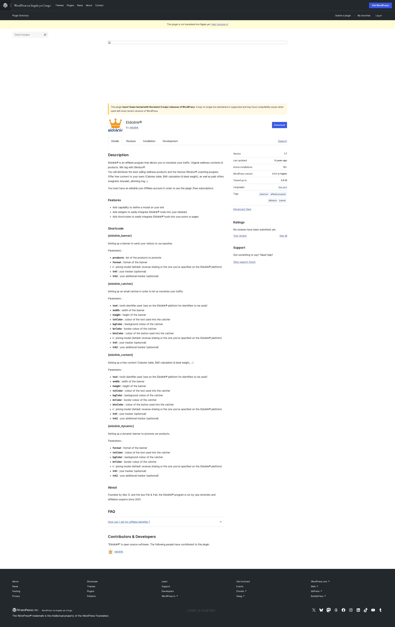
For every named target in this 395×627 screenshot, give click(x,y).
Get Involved (243, 581)
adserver (264, 194)
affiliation (273, 200)
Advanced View (242, 209)
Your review (240, 235)
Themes (91, 586)
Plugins (90, 591)
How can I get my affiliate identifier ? (129, 521)
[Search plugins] (45, 35)
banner (282, 200)
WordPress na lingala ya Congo (57, 610)
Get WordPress (380, 5)
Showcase (92, 581)
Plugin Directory (20, 15)
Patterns (91, 596)
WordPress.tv (170, 596)
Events (239, 586)
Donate (241, 591)
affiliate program (278, 194)
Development (170, 141)
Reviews (131, 141)
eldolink (134, 127)
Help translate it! (219, 24)
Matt (314, 586)
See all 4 (283, 187)
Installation (149, 141)
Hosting (16, 591)
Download (279, 125)
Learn (164, 581)
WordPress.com (320, 581)
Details (115, 141)
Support (282, 141)
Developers (168, 591)
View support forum (244, 261)
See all (283, 235)
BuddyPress (318, 596)
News (15, 586)
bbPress (316, 591)
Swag (240, 596)
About (15, 581)
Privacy (16, 596)
